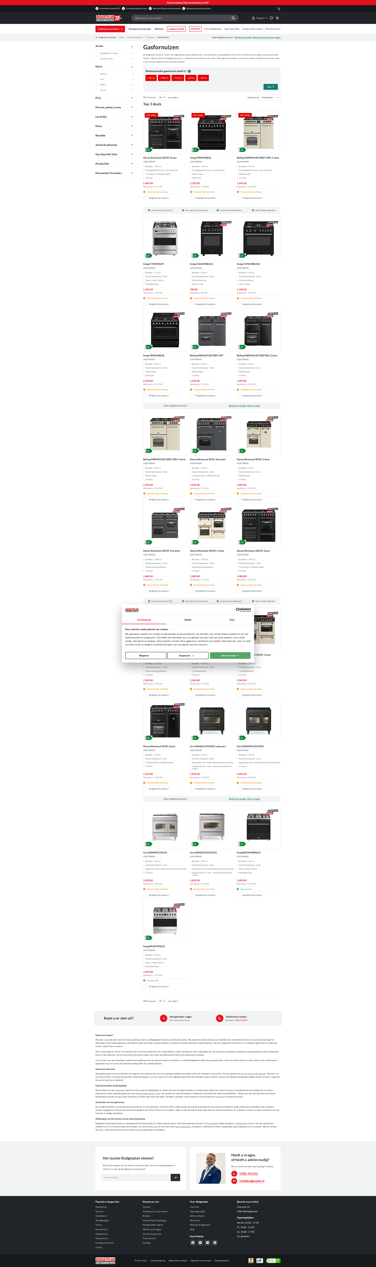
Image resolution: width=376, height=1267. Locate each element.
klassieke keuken (147, 1093)
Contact (147, 1207)
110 (155, 1127)
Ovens (98, 1225)
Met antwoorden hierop (179, 1020)
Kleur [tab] (98, 126)
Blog (192, 1229)
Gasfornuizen (163, 37)
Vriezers (99, 1211)
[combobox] (184, 18)
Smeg (158, 1093)
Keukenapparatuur (135, 37)
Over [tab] (232, 619)
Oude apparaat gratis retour (136, 8)
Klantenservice (273, 29)
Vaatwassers (101, 1238)
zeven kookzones (182, 1127)
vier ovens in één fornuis (255, 1074)
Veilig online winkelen (178, 1261)
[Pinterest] (215, 1243)
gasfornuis (120, 1090)
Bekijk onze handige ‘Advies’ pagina (244, 406)
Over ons (194, 1207)
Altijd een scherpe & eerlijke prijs (198, 8)
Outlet (98, 1247)
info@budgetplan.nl (251, 1181)
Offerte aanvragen (152, 1229)
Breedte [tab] (100, 135)
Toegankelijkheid (221, 1261)
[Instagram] (207, 1243)
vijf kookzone (240, 1123)
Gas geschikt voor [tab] (106, 154)
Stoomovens (101, 1229)
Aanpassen (184, 655)
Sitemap (147, 1243)
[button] (259, 18)
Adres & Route (197, 1216)
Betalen (146, 1216)
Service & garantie (152, 1234)
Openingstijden (232, 29)
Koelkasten (101, 1207)
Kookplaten (101, 1216)
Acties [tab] (99, 46)
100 (143, 1127)
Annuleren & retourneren (155, 1211)
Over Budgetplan (212, 29)
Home (121, 37)
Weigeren (144, 655)
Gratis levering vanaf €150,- (109, 8)
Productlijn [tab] (102, 163)
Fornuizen (150, 37)
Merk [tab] (98, 66)
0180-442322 (241, 1020)
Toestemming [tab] (144, 619)
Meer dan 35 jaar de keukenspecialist (167, 8)
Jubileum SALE (176, 29)
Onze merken (149, 1238)
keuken (222, 1097)
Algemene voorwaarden (200, 1261)
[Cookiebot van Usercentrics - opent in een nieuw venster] (238, 610)
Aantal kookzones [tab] (106, 144)
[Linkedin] (200, 1243)
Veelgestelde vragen (252, 29)
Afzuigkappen (102, 1220)
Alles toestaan (228, 655)
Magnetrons (101, 1234)
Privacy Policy (141, 1261)
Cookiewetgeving (157, 1261)
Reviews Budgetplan (200, 1225)
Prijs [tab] (98, 97)
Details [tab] (188, 619)
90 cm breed (210, 1123)
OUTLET (195, 29)
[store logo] (111, 18)
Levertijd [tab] (100, 116)
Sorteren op (253, 97)
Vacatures (195, 1220)
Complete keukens (104, 1243)
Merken (159, 29)
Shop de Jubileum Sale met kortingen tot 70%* (188, 2)
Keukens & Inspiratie (140, 29)
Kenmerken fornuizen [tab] (108, 173)
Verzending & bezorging (154, 1220)
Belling (230, 1090)
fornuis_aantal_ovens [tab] (108, 107)
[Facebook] (193, 1243)
